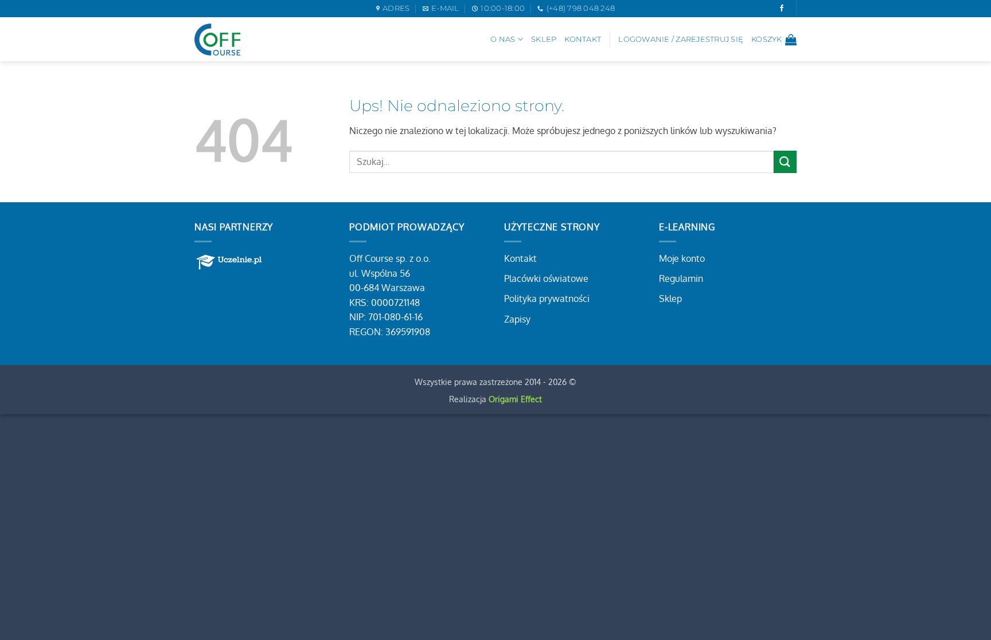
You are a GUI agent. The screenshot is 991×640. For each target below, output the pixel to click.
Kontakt (582, 39)
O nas (502, 39)
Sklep (543, 39)
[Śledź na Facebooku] (781, 9)
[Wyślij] (785, 162)
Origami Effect (515, 399)
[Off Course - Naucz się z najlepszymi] (217, 39)
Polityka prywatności (547, 298)
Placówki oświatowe (546, 278)
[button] (774, 39)
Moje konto (682, 258)
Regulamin (681, 278)
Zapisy (517, 319)
